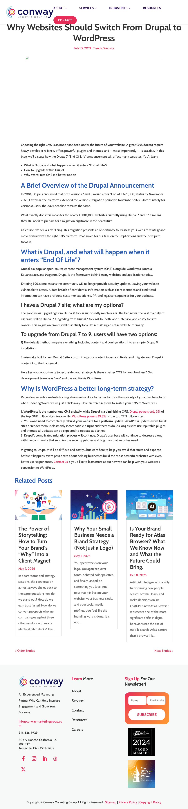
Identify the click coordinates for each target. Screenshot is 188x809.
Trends (97, 48)
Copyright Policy (150, 802)
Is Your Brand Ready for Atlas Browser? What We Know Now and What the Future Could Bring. (147, 547)
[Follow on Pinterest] (55, 758)
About (58, 8)
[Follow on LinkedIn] (44, 758)
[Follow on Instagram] (34, 758)
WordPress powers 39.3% (89, 416)
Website (108, 48)
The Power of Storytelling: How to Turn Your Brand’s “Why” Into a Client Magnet (34, 544)
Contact (65, 20)
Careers (77, 730)
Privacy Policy (128, 802)
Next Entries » (163, 650)
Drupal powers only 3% (145, 411)
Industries (118, 8)
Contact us (60, 462)
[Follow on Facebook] (23, 758)
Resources (152, 8)
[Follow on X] (23, 769)
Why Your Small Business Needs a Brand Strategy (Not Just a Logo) (94, 538)
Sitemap (110, 802)
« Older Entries (25, 650)
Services (86, 8)
